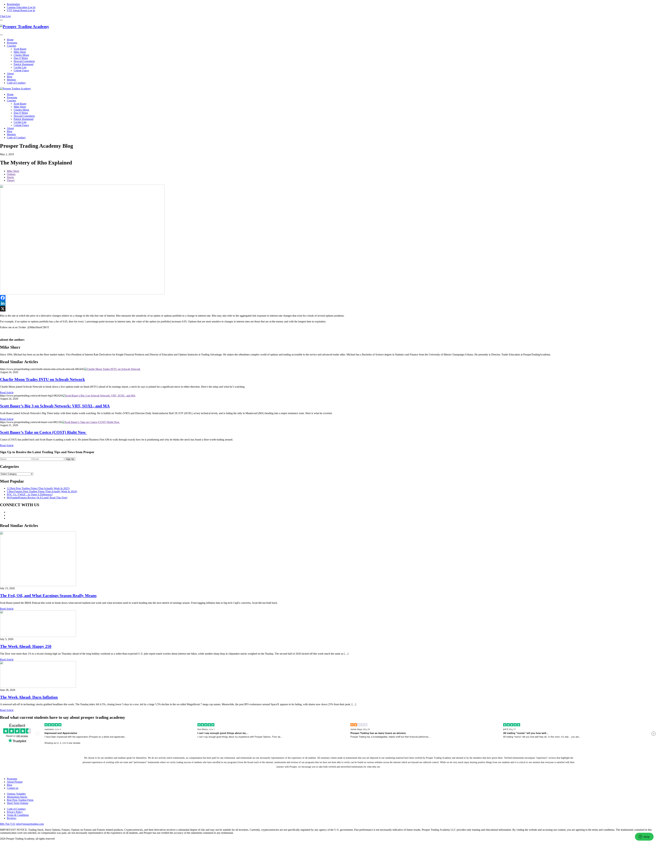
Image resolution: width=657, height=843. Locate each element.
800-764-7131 (7, 823)
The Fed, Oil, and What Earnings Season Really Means (48, 595)
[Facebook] (328, 298)
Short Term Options (17, 803)
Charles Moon (21, 55)
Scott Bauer (20, 48)
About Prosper (15, 781)
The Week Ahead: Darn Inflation (29, 697)
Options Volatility (16, 793)
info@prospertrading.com (30, 823)
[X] (328, 308)
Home (10, 39)
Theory (11, 180)
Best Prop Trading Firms (20, 800)
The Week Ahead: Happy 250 (25, 646)
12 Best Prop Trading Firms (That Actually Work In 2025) (38, 488)
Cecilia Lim (20, 67)
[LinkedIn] (328, 303)
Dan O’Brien (21, 58)
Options (11, 174)
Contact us (12, 788)
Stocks (10, 177)
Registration (13, 4)
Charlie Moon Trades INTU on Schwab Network (42, 379)
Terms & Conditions (18, 815)
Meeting (11, 79)
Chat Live (5, 16)
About (10, 73)
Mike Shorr (20, 51)
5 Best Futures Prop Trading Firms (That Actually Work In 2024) (42, 491)
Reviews (11, 818)
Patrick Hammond (23, 64)
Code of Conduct (16, 82)
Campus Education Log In (21, 7)
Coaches (11, 45)
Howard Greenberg (24, 61)
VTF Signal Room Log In (21, 10)
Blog (9, 76)
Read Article (7, 392)
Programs (12, 42)
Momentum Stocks (17, 796)
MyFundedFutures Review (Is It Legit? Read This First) (37, 497)
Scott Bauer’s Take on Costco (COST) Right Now (43, 432)
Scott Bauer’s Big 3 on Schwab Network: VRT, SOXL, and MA (55, 406)
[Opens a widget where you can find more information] (644, 837)
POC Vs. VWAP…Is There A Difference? (30, 494)
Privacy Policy (15, 811)
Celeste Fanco (21, 70)
